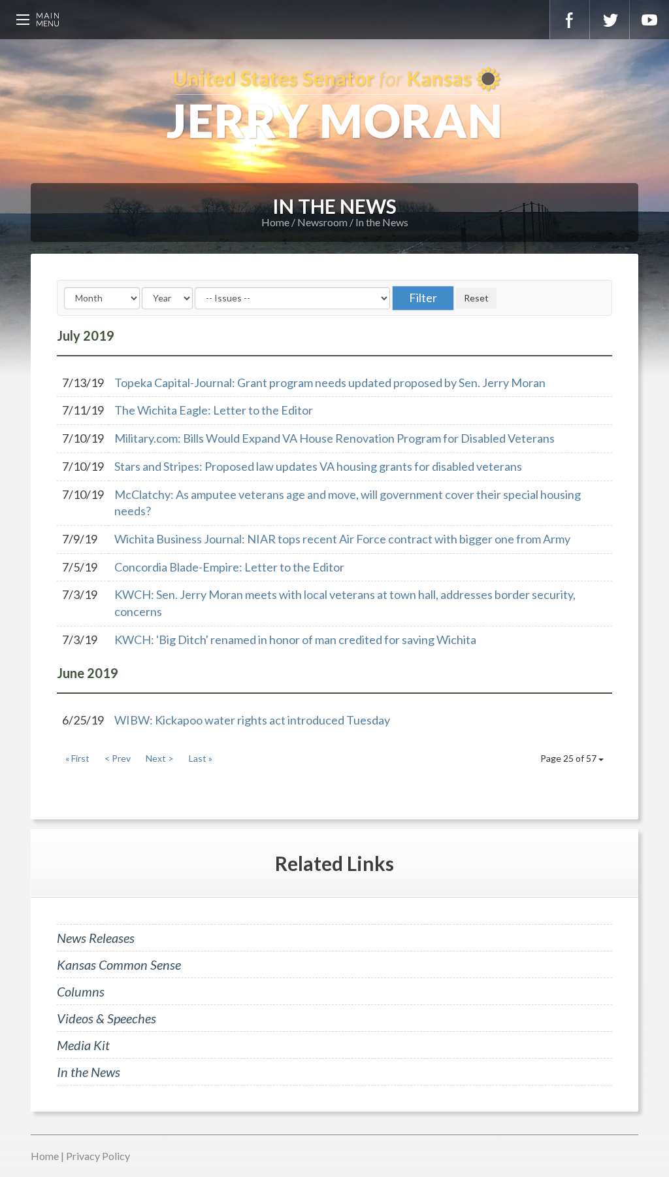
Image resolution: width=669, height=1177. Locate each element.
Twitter (609, 19)
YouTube (649, 19)
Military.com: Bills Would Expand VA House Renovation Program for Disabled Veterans (334, 438)
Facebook (569, 19)
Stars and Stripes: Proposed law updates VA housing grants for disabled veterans (318, 466)
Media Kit (83, 1045)
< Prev (118, 758)
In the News (381, 222)
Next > (160, 758)
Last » (200, 758)
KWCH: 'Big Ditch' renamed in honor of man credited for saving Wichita (295, 639)
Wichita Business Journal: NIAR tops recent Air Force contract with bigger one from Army (342, 539)
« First (77, 758)
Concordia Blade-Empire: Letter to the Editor (229, 567)
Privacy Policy (98, 1156)
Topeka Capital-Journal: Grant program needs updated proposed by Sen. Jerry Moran (330, 382)
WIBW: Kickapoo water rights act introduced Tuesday (252, 720)
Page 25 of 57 (569, 758)
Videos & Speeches (106, 1018)
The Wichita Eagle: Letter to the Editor (213, 410)
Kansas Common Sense (119, 964)
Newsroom (322, 222)
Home (275, 222)
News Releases (96, 938)
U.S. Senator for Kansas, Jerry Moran (334, 104)
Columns (81, 991)
